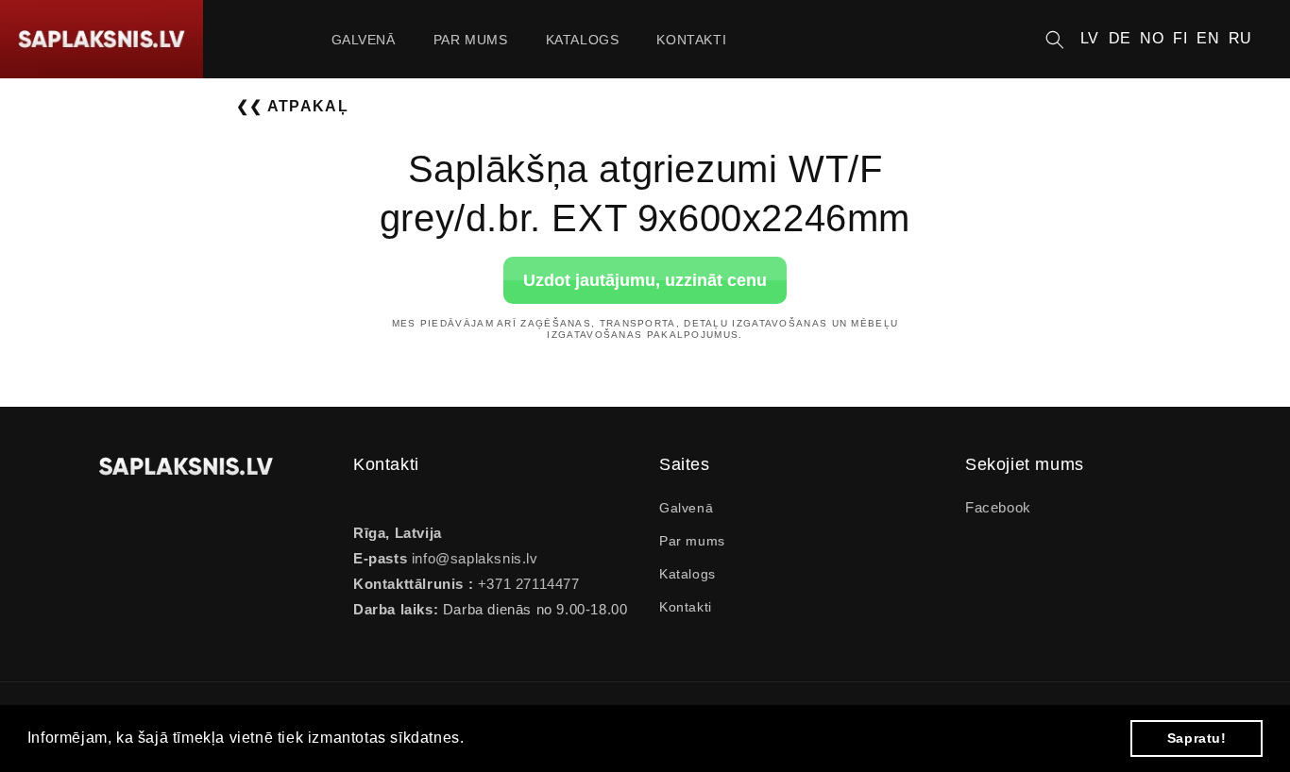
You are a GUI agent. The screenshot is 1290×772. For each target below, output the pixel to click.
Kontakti (685, 606)
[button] (1055, 39)
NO (1151, 38)
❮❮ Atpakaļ (292, 106)
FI (1180, 38)
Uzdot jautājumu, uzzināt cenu (645, 279)
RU (1240, 38)
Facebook (998, 507)
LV (1089, 38)
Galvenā (686, 507)
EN (1208, 38)
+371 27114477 (526, 584)
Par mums (692, 540)
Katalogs (687, 573)
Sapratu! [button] (1197, 738)
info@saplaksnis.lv (475, 558)
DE (1120, 38)
